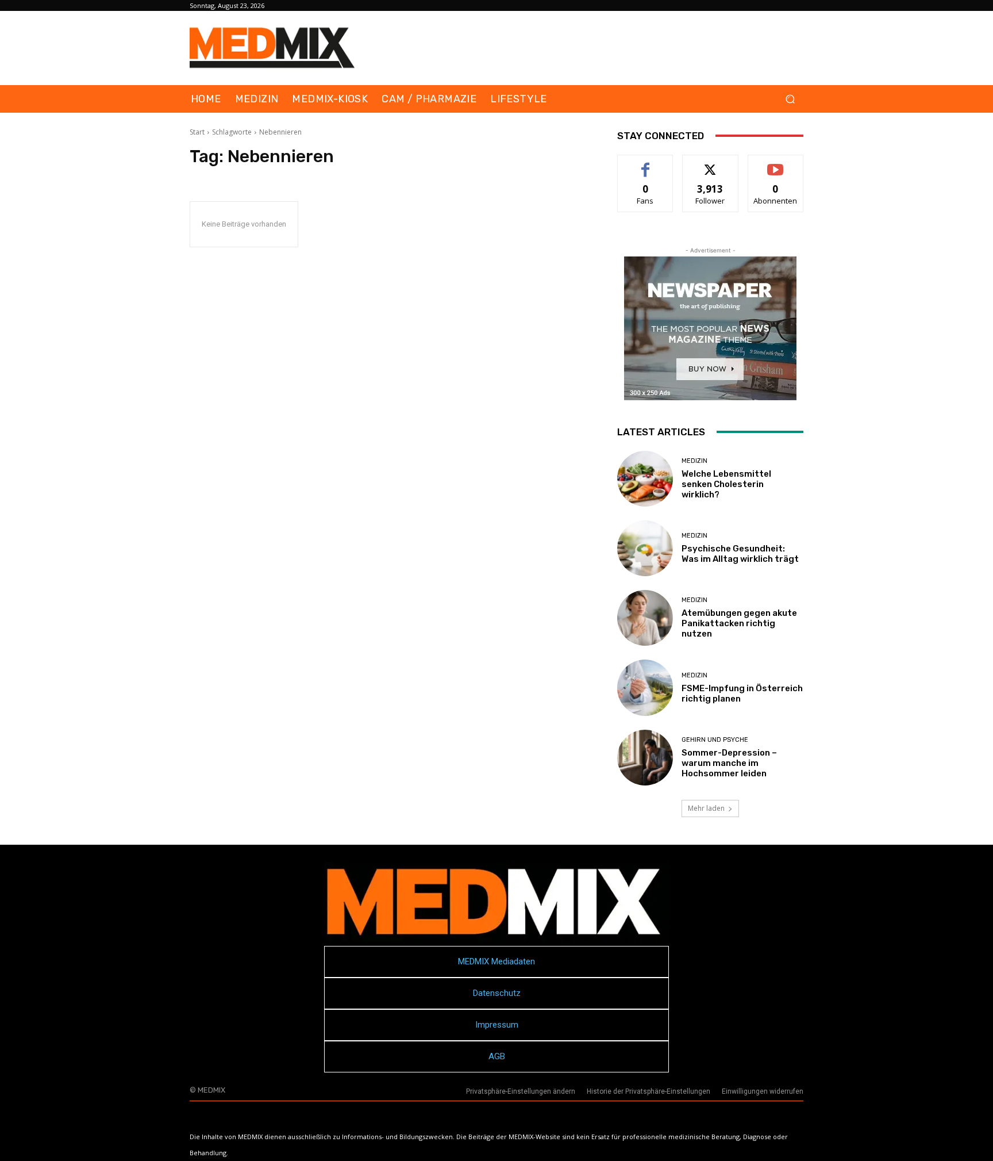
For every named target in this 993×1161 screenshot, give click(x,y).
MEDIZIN (694, 461)
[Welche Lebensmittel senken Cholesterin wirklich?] (645, 479)
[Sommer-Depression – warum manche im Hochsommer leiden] (645, 758)
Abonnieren (775, 163)
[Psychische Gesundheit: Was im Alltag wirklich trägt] (645, 548)
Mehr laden (706, 808)
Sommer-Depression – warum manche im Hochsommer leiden (729, 763)
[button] (789, 99)
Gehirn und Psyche (715, 740)
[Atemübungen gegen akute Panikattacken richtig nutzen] (645, 618)
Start (197, 132)
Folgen (710, 163)
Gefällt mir (645, 163)
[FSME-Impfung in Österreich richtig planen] (645, 687)
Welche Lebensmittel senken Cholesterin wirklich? (726, 484)
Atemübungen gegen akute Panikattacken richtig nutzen (739, 623)
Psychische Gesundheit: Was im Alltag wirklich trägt (740, 553)
